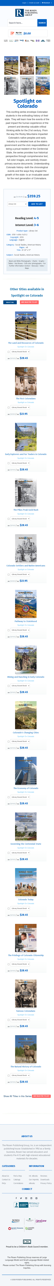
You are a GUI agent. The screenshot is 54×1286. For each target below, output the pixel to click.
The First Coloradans (26, 398)
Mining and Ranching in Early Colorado (25, 677)
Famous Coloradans (25, 1011)
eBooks (32, 1183)
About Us (5, 1176)
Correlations (18, 1183)
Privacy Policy (46, 1183)
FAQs (4, 1183)
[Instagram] (26, 1198)
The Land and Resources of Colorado (26, 343)
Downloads (44, 1180)
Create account (34, 3)
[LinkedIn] (31, 1198)
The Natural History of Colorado (25, 1066)
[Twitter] (21, 1198)
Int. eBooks (33, 1176)
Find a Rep (18, 1176)
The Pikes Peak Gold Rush (25, 510)
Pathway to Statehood (26, 621)
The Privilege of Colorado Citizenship (26, 955)
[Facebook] (16, 1198)
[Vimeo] (36, 1198)
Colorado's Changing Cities (26, 732)
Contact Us (6, 1180)
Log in (24, 3)
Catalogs (17, 1180)
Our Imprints (34, 1180)
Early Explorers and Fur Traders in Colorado (26, 454)
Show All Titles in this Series (18, 1096)
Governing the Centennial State (25, 844)
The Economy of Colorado (25, 788)
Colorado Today (25, 899)
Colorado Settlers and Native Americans (25, 565)
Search (42, 23)
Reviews (43, 1176)
